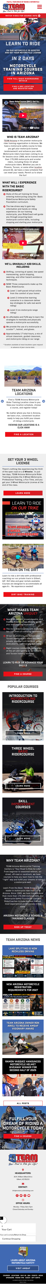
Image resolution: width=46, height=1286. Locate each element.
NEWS (41, 1276)
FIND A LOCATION (24, 434)
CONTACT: (23, 1187)
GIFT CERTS (35, 1278)
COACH (27, 1278)
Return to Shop (20, 1235)
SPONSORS (10, 1278)
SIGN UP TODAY (23, 927)
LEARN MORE (23, 733)
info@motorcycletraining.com (22, 1190)
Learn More (23, 493)
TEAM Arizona (10, 140)
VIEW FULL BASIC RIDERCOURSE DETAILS (23, 80)
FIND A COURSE (23, 674)
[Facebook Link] (17, 1195)
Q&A (28, 1276)
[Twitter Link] (21, 1195)
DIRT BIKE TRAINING (22, 594)
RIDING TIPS (19, 1278)
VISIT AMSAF (23, 1268)
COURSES (6, 1276)
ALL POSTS (23, 1103)
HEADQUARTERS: (23, 1173)
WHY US (23, 1276)
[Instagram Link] (25, 1195)
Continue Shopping (11, 1239)
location (38, 167)
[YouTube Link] (28, 1195)
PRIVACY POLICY (23, 1282)
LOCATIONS (15, 1276)
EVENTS (34, 1276)
